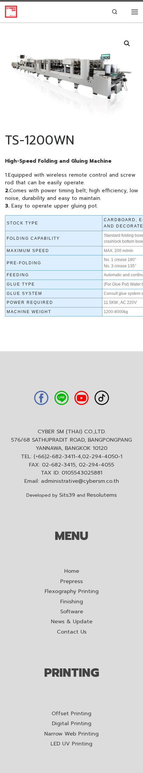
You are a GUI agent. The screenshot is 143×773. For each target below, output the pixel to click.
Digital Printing (71, 723)
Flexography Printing (72, 591)
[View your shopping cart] (124, 12)
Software (71, 611)
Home (71, 571)
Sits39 (67, 495)
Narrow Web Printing (71, 733)
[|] (11, 11)
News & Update (71, 621)
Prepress (71, 581)
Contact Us (71, 632)
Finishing (71, 601)
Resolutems (102, 495)
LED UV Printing (71, 743)
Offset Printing (71, 713)
